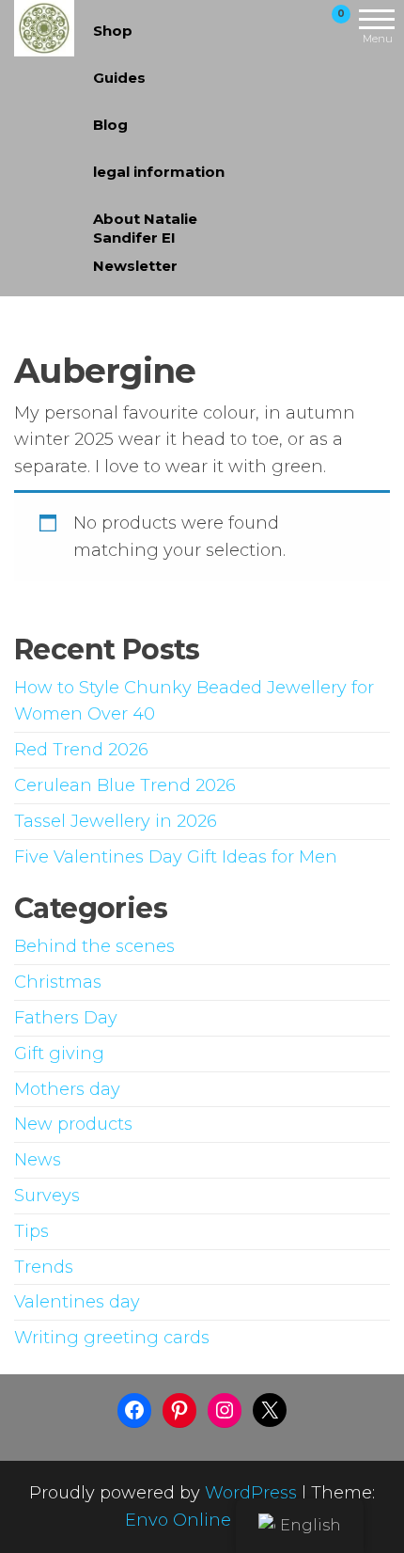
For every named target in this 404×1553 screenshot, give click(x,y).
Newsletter (135, 266)
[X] (270, 1410)
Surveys (47, 1195)
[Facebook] (134, 1410)
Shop (112, 31)
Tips (31, 1231)
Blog (110, 125)
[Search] (275, 26)
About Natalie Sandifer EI (145, 226)
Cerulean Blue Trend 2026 (125, 785)
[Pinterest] (179, 1410)
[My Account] (308, 26)
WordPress (251, 1492)
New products (73, 1124)
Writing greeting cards (112, 1337)
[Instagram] (224, 1410)
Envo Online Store (202, 1520)
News (37, 1159)
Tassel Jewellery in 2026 (115, 821)
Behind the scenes (94, 946)
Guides (119, 78)
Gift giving (59, 1053)
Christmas (57, 982)
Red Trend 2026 (81, 749)
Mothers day (67, 1089)
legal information (159, 172)
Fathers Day (65, 1017)
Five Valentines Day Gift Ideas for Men (175, 857)
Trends (43, 1267)
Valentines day (77, 1302)
